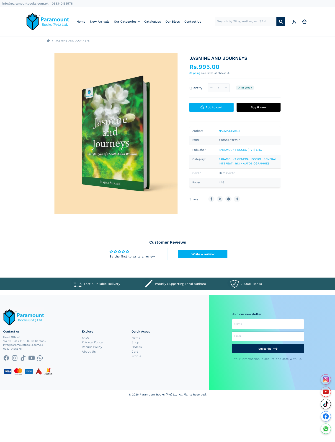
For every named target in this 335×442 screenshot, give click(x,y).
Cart (134, 351)
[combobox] (245, 21)
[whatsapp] (40, 358)
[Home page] (48, 40)
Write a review (202, 254)
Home (135, 337)
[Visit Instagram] (326, 379)
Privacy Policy (92, 342)
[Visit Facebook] (326, 416)
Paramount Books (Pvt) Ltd (159, 394)
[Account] (294, 21)
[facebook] (6, 358)
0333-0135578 (62, 3)
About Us (89, 351)
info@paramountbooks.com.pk (25, 3)
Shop (135, 342)
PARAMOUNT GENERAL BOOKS (240, 159)
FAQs (85, 337)
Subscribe (264, 348)
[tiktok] (23, 358)
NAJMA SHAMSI (229, 131)
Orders (136, 347)
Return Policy (92, 347)
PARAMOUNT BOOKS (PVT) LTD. (240, 149)
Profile (136, 356)
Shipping (194, 73)
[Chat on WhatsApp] (326, 429)
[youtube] (31, 358)
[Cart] (304, 21)
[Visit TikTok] (326, 404)
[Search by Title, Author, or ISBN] (280, 21)
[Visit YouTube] (326, 392)
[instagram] (14, 358)
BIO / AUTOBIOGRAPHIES (252, 163)
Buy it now (259, 107)
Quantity (195, 88)
